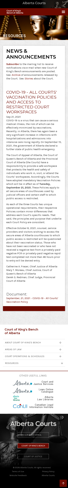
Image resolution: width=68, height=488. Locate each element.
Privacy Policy (48, 471)
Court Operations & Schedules (24, 356)
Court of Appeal (33, 435)
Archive (16, 74)
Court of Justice (33, 456)
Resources (11, 363)
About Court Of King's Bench (23, 342)
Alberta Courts (48, 475)
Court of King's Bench (33, 445)
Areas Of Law (13, 349)
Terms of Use (18, 471)
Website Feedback (18, 475)
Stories (29, 78)
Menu (62, 11)
